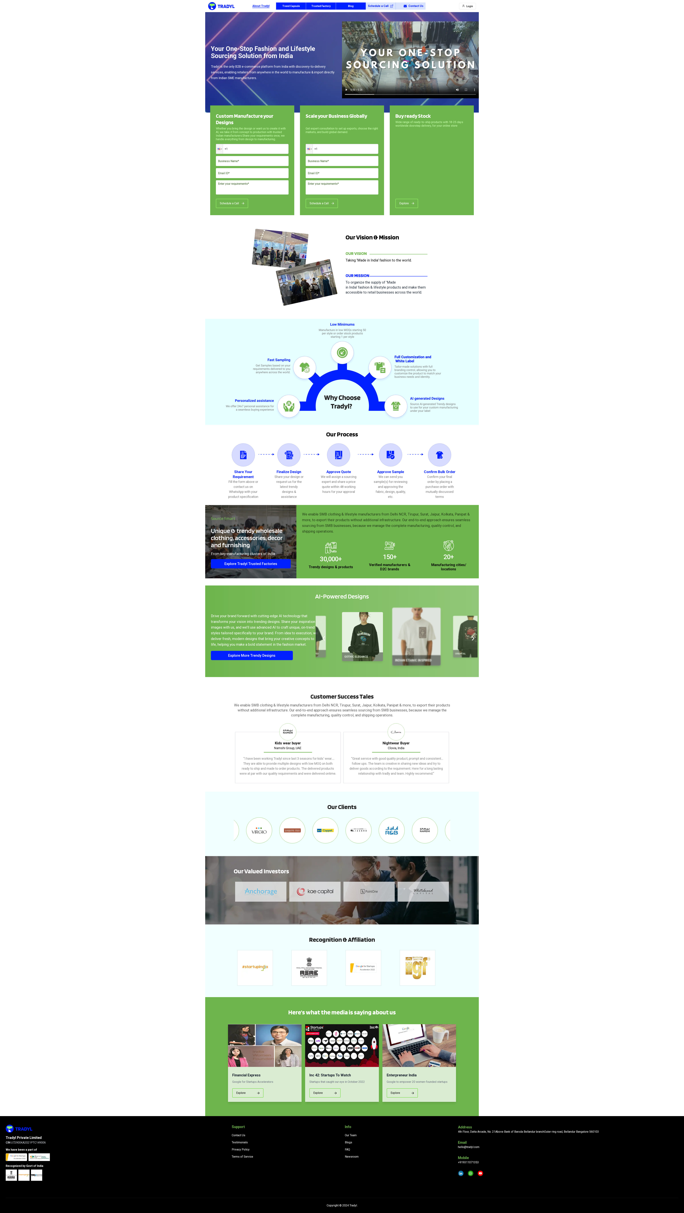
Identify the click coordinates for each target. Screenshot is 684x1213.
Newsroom (352, 1156)
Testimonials (240, 1142)
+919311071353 (468, 1162)
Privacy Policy (241, 1149)
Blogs (348, 1142)
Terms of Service (242, 1156)
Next (453, 753)
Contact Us (415, 6)
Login (469, 6)
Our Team (351, 1135)
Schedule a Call (378, 6)
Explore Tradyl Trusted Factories (250, 564)
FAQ (347, 1149)
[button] (219, 149)
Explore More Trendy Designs (251, 655)
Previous (231, 753)
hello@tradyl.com (468, 1147)
